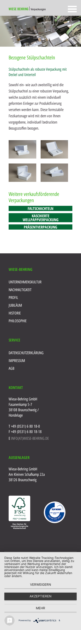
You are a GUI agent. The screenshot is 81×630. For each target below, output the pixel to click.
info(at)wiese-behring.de (30, 438)
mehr (40, 608)
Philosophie (18, 321)
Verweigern (40, 584)
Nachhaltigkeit (20, 289)
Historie (15, 313)
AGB (11, 368)
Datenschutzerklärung (26, 353)
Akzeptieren (40, 596)
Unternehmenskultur (25, 282)
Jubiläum (15, 305)
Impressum (17, 360)
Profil (13, 297)
